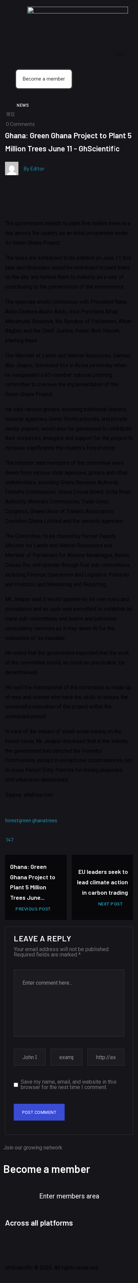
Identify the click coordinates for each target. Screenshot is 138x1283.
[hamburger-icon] (120, 54)
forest (12, 820)
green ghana (32, 820)
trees (51, 820)
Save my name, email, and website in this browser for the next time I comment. (69, 1084)
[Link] (103, 1244)
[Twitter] (31, 1244)
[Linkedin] (67, 1244)
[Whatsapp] (85, 1244)
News (23, 105)
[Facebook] (13, 1244)
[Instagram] (49, 1244)
